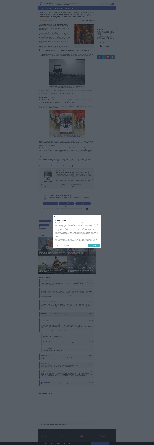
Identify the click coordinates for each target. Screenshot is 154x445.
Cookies (62, 241)
